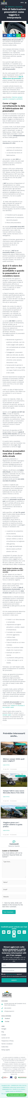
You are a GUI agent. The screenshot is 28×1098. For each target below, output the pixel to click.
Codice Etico (4, 1046)
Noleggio (3, 1029)
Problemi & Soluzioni (15, 6)
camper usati (7, 715)
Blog (2, 1032)
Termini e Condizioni (6, 1043)
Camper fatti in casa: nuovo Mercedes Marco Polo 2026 (13, 792)
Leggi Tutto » (6, 765)
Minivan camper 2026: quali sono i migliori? (13, 760)
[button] (25, 2)
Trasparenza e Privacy (7, 1040)
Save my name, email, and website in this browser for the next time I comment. (12, 904)
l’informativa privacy (10, 974)
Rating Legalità (5, 1049)
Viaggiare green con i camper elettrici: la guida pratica (12, 824)
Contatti (3, 1034)
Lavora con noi (5, 1037)
